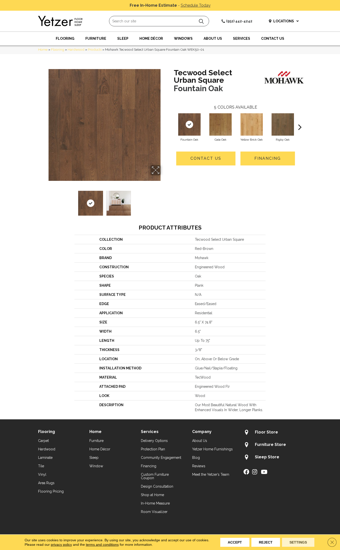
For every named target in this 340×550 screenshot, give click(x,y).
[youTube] (264, 472)
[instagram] (254, 472)
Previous (45, 200)
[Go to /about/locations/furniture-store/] (272, 445)
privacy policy (61, 545)
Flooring (57, 49)
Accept (235, 542)
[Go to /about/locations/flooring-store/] (272, 433)
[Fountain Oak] (189, 124)
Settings (298, 542)
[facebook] (246, 472)
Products (95, 49)
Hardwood (76, 49)
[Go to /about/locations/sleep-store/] (272, 458)
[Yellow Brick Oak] (251, 124)
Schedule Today (196, 5)
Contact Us (205, 158)
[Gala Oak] (220, 124)
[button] (201, 21)
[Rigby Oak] (282, 124)
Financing (267, 158)
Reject (266, 542)
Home (43, 49)
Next (163, 200)
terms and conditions (102, 545)
